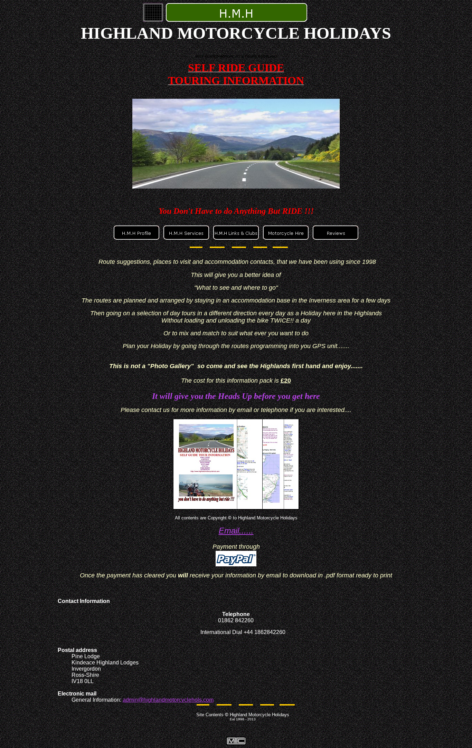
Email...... (236, 530)
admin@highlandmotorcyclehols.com (168, 700)
